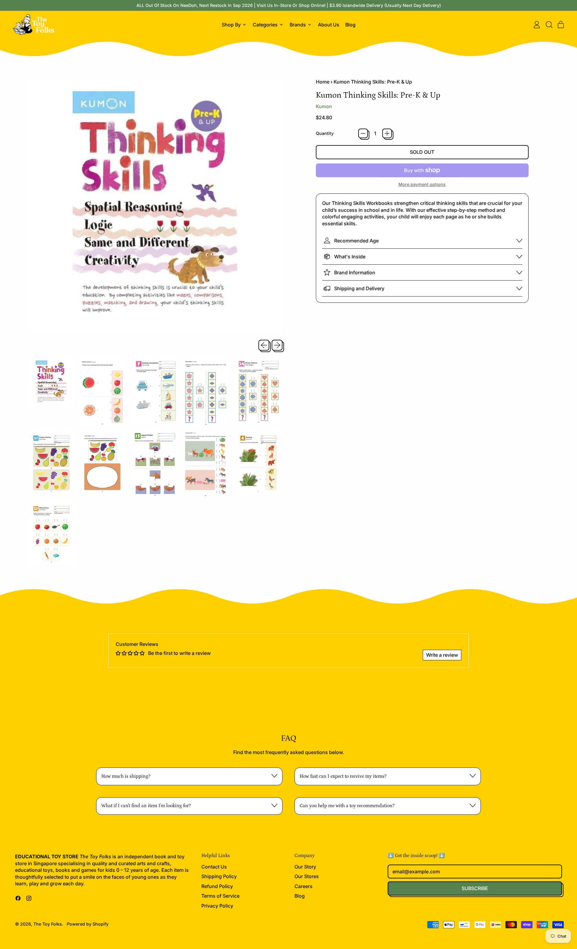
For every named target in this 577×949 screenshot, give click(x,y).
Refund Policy (217, 886)
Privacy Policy (217, 906)
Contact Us (214, 867)
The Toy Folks (47, 923)
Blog (350, 25)
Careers (304, 886)
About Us (328, 25)
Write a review (442, 655)
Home (322, 82)
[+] (387, 133)
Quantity (325, 133)
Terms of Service (220, 896)
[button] (549, 24)
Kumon (324, 106)
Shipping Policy (219, 876)
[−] (363, 133)
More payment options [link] (422, 184)
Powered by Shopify (87, 923)
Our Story (305, 867)
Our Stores (307, 876)
